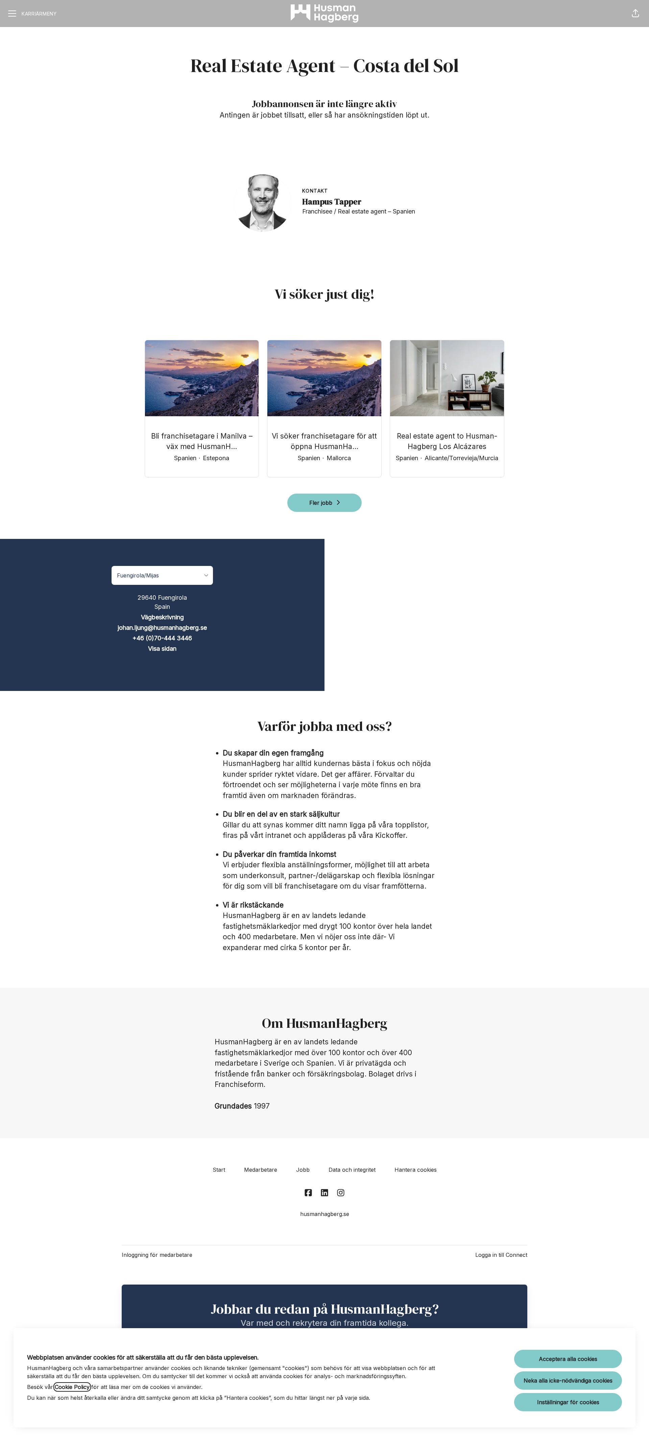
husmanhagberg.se (324, 1214)
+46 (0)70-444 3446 (162, 638)
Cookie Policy (72, 1387)
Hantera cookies (415, 1169)
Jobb (303, 1169)
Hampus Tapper (331, 201)
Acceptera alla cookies (568, 1359)
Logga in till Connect (501, 1254)
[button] (635, 13)
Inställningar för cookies (568, 1402)
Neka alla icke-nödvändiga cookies (568, 1380)
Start (219, 1169)
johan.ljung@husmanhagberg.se (162, 627)
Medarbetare (260, 1169)
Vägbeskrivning (162, 617)
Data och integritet (352, 1169)
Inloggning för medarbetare (157, 1254)
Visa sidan (162, 648)
